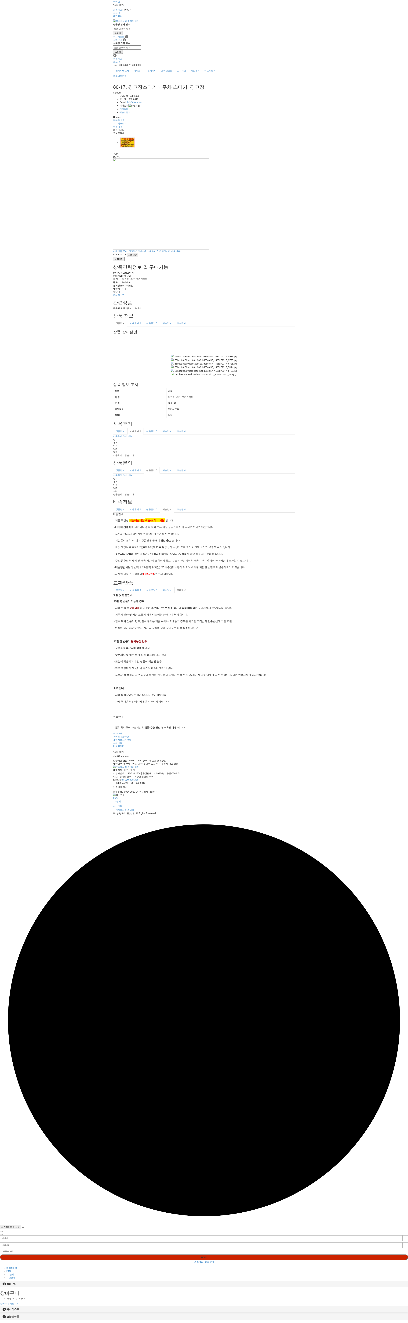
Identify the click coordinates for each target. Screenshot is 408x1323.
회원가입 (117, 9)
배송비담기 (210, 70)
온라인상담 (166, 70)
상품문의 (151, 323)
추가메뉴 (117, 16)
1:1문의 (117, 801)
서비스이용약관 (121, 736)
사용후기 (135, 323)
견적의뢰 (151, 70)
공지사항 (181, 70)
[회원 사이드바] (1, 1234)
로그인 (116, 12)
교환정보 (181, 323)
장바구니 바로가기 (9, 1303)
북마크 (116, 1)
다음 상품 (157, 251)
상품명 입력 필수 (121, 24)
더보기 (131, 436)
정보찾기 (209, 1261)
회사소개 (138, 70)
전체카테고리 (122, 70)
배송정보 (167, 323)
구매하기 (118, 258)
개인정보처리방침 (122, 739)
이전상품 (127, 251)
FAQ (115, 798)
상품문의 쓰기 (120, 475)
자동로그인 (8, 1251)
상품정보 (120, 323)
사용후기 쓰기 (120, 436)
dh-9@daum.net (134, 102)
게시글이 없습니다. (125, 810)
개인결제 (195, 70)
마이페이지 (118, 746)
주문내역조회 (120, 76)
